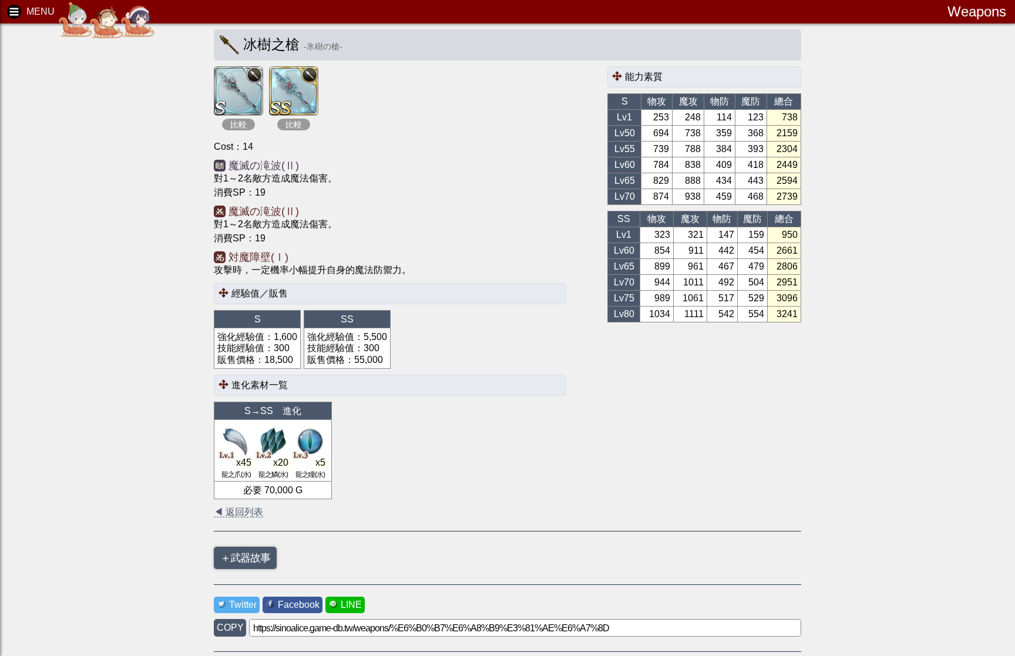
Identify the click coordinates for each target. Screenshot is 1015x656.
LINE (351, 605)
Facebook (299, 605)
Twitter (243, 605)
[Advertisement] (100, 211)
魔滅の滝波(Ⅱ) (263, 165)
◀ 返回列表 (238, 512)
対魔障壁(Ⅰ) (258, 257)
